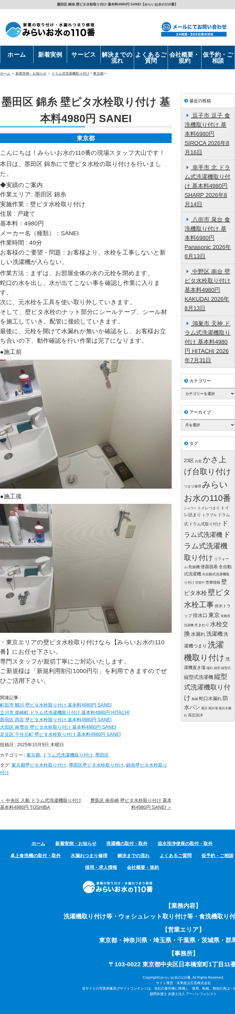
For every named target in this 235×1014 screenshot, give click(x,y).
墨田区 (102, 755)
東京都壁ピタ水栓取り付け (38, 765)
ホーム (16, 54)
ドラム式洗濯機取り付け (70, 74)
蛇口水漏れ (210, 698)
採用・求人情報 (101, 867)
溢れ (209, 668)
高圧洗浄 (195, 715)
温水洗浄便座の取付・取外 (185, 843)
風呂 (204, 708)
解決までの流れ (117, 57)
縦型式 (226, 668)
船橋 (195, 699)
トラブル (209, 515)
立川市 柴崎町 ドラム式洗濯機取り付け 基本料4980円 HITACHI (65, 712)
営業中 (200, 582)
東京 (214, 615)
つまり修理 (192, 486)
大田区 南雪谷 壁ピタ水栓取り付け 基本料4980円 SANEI (58, 727)
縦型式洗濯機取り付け (207, 687)
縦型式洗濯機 (198, 677)
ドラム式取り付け (205, 524)
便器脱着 (209, 566)
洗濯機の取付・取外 (127, 843)
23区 (189, 460)
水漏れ (198, 634)
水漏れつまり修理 (89, 855)
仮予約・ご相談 (218, 57)
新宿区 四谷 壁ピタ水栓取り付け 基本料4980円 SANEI (55, 719)
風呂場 (213, 708)
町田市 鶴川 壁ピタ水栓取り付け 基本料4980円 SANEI (55, 705)
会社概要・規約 (184, 57)
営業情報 (212, 582)
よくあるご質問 (151, 57)
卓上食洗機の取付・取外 (35, 855)
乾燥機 (194, 567)
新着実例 (50, 54)
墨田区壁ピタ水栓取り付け (96, 765)
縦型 (217, 668)
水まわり (201, 625)
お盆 (198, 461)
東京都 (98, 74)
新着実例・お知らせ (30, 74)
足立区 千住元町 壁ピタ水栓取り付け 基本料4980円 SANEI (60, 734)
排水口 (200, 615)
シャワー (190, 508)
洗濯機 (214, 634)
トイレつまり (208, 508)
